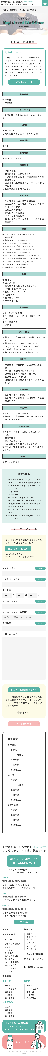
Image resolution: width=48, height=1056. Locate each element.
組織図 (29, 934)
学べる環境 (10, 959)
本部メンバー (32, 937)
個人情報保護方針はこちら (24, 689)
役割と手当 (29, 929)
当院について (9, 939)
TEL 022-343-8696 (14, 881)
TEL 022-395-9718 (14, 896)
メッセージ (10, 947)
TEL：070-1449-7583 (18, 548)
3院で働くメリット (24, 82)
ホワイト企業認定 (12, 962)
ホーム (5, 929)
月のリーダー (32, 949)
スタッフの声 (10, 965)
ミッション (10, 950)
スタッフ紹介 (10, 968)
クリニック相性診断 (33, 953)
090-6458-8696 (12, 556)
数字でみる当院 (11, 956)
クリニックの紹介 (12, 944)
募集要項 (6, 976)
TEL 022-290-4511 (14, 909)
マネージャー (32, 943)
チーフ (29, 940)
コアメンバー (32, 946)
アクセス (24, 921)
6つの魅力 (9, 953)
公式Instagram (35, 966)
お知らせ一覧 (9, 934)
